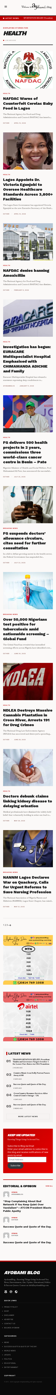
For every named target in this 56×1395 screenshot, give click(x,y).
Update (7, 1355)
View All (49, 1186)
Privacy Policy (11, 1307)
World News (10, 1351)
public (16, 1291)
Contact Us (9, 1324)
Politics (8, 1359)
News (6, 1342)
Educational (10, 1363)
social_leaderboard (5, 1291)
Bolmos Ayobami (11, 1328)
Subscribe (15, 1165)
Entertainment (11, 1367)
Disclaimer (9, 1315)
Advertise (8, 1319)
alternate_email (11, 1291)
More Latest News (28, 1116)
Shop (6, 1311)
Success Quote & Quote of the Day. (20, 1346)
